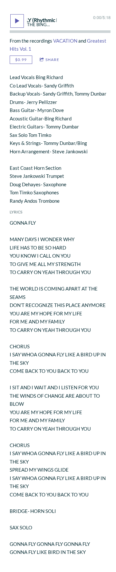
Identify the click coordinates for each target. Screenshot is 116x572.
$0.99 (21, 59)
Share (52, 59)
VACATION (65, 41)
